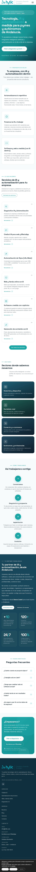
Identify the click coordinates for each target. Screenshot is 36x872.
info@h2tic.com (6, 829)
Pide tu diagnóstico (13, 738)
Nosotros (4, 810)
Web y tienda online (7, 798)
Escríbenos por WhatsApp (13, 744)
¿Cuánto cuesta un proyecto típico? (15, 670)
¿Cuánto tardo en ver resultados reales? (14, 694)
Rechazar (13, 869)
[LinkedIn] (3, 784)
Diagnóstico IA (6, 801)
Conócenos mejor (8, 607)
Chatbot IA (4, 792)
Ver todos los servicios (9, 195)
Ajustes (21, 869)
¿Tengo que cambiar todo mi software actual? (13, 685)
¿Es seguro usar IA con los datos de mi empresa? (15, 703)
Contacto (4, 819)
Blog (3, 813)
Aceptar (5, 869)
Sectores (4, 816)
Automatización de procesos (9, 795)
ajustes (13, 866)
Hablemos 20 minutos (23, 607)
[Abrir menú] (32, 2)
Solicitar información (7, 839)
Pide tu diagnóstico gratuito (13, 49)
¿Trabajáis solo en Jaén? (12, 677)
